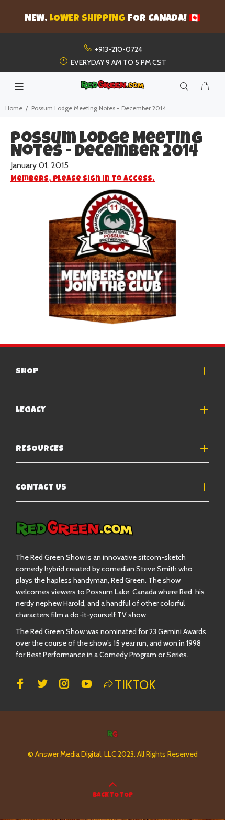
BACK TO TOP (113, 796)
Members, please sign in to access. (82, 179)
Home (13, 108)
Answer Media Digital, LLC (75, 754)
